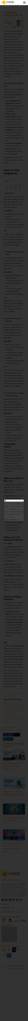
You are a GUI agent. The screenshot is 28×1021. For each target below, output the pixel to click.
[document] (14, 510)
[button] (21, 503)
